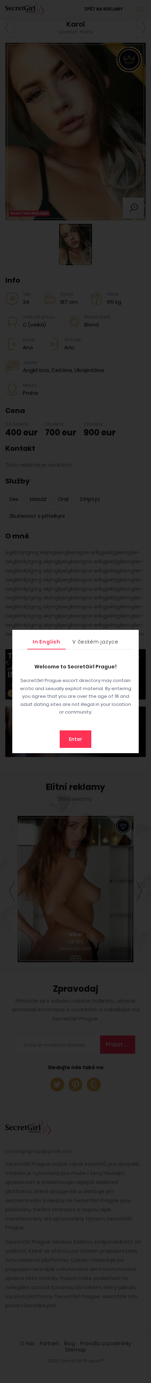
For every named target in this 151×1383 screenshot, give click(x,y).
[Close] (132, 637)
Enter (75, 739)
